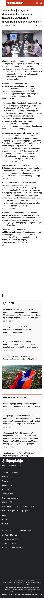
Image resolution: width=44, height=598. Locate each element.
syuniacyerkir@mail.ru (14, 548)
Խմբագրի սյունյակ (10, 472)
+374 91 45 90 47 (12, 539)
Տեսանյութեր (7, 494)
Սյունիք (5, 477)
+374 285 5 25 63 (12, 535)
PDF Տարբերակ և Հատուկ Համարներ (18, 507)
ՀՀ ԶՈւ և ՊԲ (7, 502)
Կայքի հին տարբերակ (11, 466)
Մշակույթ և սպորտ (10, 498)
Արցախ (5, 481)
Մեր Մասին (7, 519)
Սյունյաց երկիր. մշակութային (15, 511)
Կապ (4, 515)
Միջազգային (7, 489)
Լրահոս (8, 303)
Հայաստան (7, 485)
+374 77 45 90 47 (12, 543)
